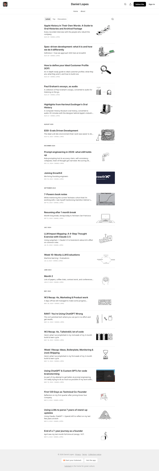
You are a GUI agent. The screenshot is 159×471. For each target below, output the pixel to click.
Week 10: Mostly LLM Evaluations (62, 254)
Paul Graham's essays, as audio (61, 86)
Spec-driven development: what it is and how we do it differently (68, 48)
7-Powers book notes (55, 194)
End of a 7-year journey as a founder (63, 431)
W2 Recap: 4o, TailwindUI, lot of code (64, 331)
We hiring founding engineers (56, 176)
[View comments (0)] (61, 40)
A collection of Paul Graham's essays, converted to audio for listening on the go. (68, 90)
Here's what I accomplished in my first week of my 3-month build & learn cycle (68, 357)
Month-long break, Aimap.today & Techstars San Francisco (67, 215)
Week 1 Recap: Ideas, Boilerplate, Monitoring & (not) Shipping (68, 351)
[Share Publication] (130, 4)
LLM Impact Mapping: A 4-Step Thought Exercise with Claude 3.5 (65, 235)
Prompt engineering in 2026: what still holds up (67, 153)
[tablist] (56, 19)
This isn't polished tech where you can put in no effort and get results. (67, 318)
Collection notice (94, 454)
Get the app (91, 460)
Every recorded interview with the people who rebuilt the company (67, 33)
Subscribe (139, 4)
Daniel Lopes (55, 37)
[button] (75, 11)
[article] (79, 32)
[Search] (125, 4)
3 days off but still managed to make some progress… (65, 301)
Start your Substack (73, 460)
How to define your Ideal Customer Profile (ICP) (66, 67)
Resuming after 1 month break (60, 212)
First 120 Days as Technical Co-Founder (65, 392)
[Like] (45, 40)
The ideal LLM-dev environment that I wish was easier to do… (68, 134)
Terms (84, 454)
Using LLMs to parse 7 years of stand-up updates (65, 411)
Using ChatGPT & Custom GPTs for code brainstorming (65, 372)
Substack (67, 466)
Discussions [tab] (62, 19)
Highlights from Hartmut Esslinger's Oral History (66, 106)
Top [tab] (54, 19)
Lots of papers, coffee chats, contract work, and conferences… (68, 279)
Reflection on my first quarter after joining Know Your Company (65, 396)
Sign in (152, 4)
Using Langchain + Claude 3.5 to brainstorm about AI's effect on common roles (68, 241)
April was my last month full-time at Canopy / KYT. (64, 434)
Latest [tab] (48, 19)
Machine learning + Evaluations (56, 258)
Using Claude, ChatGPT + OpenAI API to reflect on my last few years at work (67, 417)
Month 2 (48, 276)
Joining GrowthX (53, 173)
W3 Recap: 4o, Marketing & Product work (66, 297)
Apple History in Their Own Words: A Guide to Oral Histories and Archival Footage (68, 27)
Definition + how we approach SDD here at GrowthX (65, 53)
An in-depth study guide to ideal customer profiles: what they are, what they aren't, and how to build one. (68, 72)
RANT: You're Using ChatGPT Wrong (63, 313)
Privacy (78, 454)
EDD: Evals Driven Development (61, 130)
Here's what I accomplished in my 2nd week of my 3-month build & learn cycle (68, 336)
